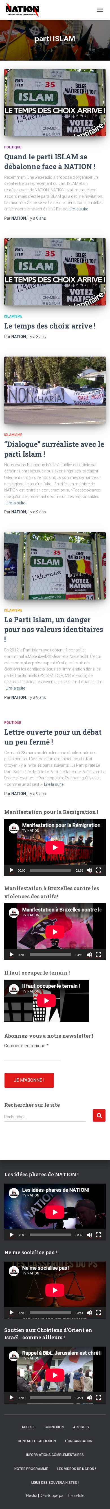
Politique (12, 147)
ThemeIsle (75, 1495)
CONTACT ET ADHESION (37, 1441)
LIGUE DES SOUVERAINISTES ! (55, 1483)
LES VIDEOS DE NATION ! (76, 1469)
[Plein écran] (98, 870)
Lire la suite (78, 209)
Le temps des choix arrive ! (50, 325)
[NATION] (24, 10)
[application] (55, 847)
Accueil (28, 1427)
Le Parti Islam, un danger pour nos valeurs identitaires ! (53, 629)
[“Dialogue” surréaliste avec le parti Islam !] (55, 390)
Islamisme (13, 316)
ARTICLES (81, 1427)
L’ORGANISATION (79, 1441)
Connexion (54, 1427)
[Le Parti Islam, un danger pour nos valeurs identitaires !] (55, 566)
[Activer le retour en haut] (99, 1498)
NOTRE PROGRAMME (31, 1469)
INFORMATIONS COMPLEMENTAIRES (55, 1455)
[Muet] (89, 870)
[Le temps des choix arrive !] (55, 272)
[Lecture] (11, 870)
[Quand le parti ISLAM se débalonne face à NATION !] (55, 102)
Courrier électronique (26, 1045)
